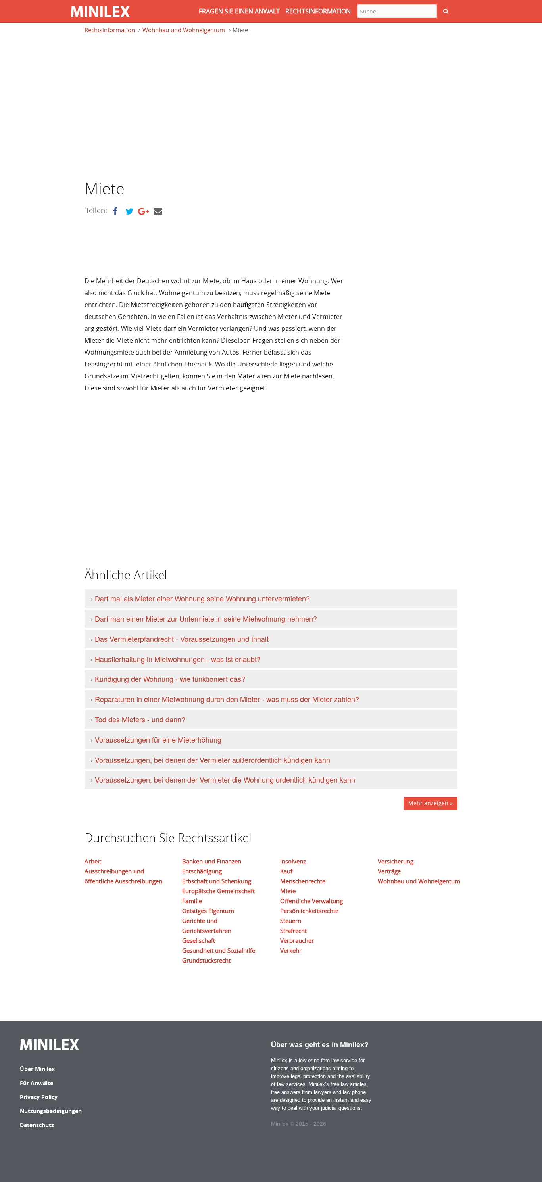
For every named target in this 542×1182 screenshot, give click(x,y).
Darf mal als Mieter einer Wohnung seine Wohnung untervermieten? (202, 598)
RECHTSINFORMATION (318, 11)
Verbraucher (297, 940)
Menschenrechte (302, 881)
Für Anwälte (36, 1083)
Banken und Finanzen (211, 861)
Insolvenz (293, 861)
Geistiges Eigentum (208, 911)
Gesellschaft (198, 940)
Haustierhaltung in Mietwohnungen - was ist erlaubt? (178, 659)
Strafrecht (293, 930)
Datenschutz (37, 1125)
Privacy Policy (39, 1097)
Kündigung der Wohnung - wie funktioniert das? (170, 679)
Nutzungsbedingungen (51, 1111)
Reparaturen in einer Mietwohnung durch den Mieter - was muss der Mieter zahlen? (227, 699)
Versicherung (395, 861)
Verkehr (291, 950)
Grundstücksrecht (206, 960)
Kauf (286, 871)
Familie (192, 901)
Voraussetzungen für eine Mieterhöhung (158, 739)
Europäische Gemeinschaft (218, 891)
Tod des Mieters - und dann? (140, 719)
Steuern (290, 921)
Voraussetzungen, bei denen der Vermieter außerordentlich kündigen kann (212, 759)
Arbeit (93, 861)
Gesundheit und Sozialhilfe (218, 950)
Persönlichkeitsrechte (309, 911)
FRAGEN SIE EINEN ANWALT (239, 11)
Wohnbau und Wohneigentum (183, 30)
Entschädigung (202, 871)
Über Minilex (37, 1069)
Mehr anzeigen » (430, 803)
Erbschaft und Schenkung (216, 881)
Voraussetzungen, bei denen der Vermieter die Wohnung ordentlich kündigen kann (225, 779)
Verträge (389, 871)
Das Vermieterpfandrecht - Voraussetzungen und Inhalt (182, 638)
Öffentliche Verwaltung (311, 901)
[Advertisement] (151, 105)
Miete (288, 891)
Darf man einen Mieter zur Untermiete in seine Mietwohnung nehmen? (206, 618)
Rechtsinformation (110, 30)
